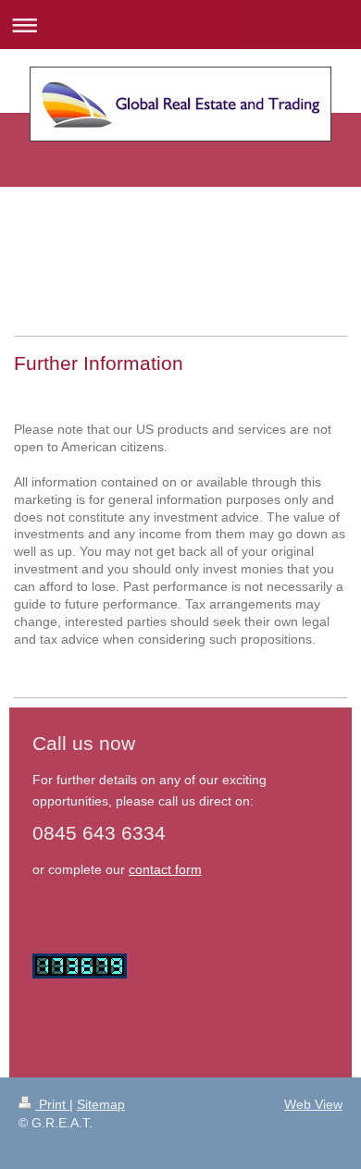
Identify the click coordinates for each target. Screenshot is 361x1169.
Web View (313, 1104)
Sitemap (101, 1104)
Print (52, 1104)
